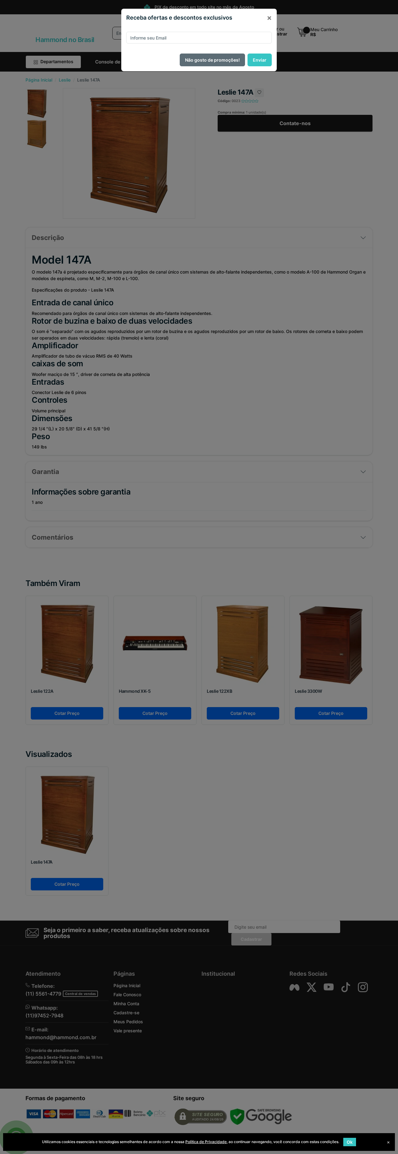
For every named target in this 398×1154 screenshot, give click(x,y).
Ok (350, 1142)
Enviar (259, 60)
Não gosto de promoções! (212, 60)
